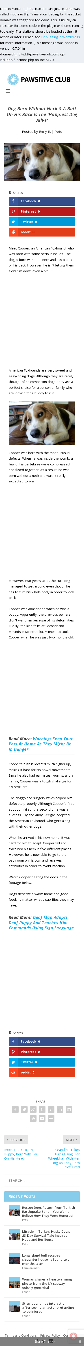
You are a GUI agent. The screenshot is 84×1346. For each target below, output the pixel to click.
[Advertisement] (42, 326)
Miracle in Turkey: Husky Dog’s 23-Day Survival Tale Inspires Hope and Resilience (46, 1235)
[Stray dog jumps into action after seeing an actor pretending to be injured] (14, 1306)
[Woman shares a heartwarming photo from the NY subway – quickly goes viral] (14, 1282)
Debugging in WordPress (60, 37)
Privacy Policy (50, 1335)
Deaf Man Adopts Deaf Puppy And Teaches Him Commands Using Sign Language (41, 922)
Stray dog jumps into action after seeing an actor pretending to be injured (48, 1307)
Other (26, 1292)
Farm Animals (30, 1268)
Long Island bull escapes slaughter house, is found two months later (45, 1259)
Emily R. (45, 131)
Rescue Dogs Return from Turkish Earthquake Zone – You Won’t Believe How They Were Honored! (48, 1211)
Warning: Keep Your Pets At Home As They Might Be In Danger (41, 744)
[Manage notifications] (73, 1336)
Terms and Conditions (21, 1335)
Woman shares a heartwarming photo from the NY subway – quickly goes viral (47, 1283)
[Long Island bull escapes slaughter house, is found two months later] (14, 1258)
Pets (58, 131)
